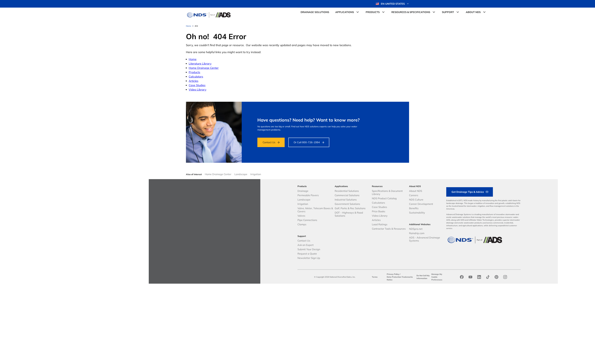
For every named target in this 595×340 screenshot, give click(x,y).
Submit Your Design (309, 249)
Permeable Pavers (308, 195)
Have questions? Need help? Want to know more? (308, 120)
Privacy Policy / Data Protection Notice (394, 277)
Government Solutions (347, 203)
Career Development (421, 203)
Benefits (414, 208)
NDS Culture (416, 199)
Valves (301, 215)
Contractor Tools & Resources (389, 228)
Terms (374, 277)
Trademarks (407, 277)
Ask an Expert (306, 244)
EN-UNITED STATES (393, 3)
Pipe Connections (307, 220)
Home (192, 59)
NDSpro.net (416, 228)
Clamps (302, 224)
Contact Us (269, 142)
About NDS (415, 190)
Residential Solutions (347, 190)
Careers (413, 195)
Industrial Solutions (346, 199)
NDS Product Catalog (384, 198)
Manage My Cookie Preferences (436, 277)
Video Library (197, 89)
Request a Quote (307, 253)
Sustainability (417, 212)
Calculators (196, 76)
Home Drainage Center (204, 68)
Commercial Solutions (347, 195)
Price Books (378, 211)
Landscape (240, 174)
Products (194, 72)
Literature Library (200, 63)
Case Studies (197, 85)
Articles (193, 81)
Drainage (303, 190)
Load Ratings (379, 224)
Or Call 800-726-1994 (307, 142)
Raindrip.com (416, 233)
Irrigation (255, 174)
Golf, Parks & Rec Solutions (350, 208)
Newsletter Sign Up (309, 257)
